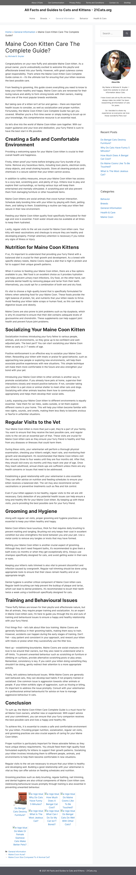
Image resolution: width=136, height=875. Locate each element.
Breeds (43, 18)
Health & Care (100, 18)
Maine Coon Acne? (16, 854)
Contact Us (114, 3)
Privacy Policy (75, 3)
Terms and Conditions (95, 3)
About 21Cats (37, 3)
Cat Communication (56, 3)
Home (32, 18)
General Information (65, 18)
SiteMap (127, 3)
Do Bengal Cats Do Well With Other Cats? (68, 819)
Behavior (84, 18)
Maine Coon (107, 217)
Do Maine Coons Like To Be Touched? (68, 802)
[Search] (127, 33)
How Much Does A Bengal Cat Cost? (52, 802)
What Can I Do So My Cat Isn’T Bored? (52, 819)
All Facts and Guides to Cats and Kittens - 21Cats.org (68, 10)
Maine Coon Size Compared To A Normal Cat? (29, 857)
